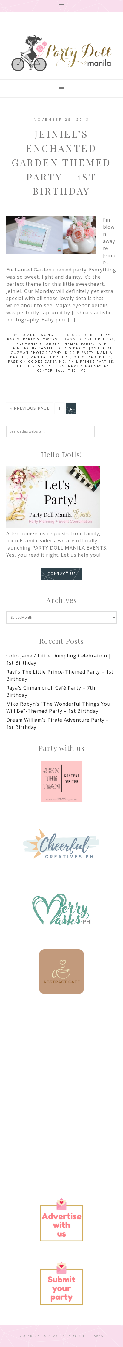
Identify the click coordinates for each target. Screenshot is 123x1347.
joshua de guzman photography (62, 350)
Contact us (61, 573)
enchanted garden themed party (54, 344)
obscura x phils (92, 357)
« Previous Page (30, 408)
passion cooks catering (36, 361)
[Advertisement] (61, 1074)
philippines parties (91, 361)
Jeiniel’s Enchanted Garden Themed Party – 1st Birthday (61, 162)
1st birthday (99, 339)
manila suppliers (50, 357)
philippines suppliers (39, 366)
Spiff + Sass (90, 1336)
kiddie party (79, 353)
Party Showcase (41, 339)
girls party (72, 348)
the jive (77, 370)
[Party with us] (61, 781)
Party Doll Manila (61, 53)
